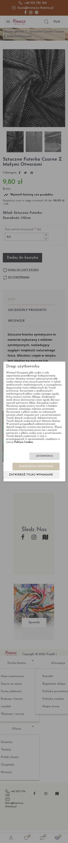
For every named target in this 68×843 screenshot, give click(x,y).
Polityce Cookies (23, 442)
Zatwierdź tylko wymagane (31, 474)
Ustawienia (44, 456)
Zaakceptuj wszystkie (36, 466)
